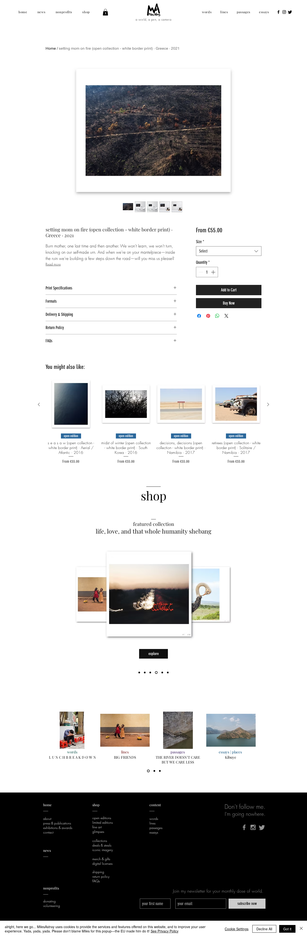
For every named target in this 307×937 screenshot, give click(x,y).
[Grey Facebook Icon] (244, 827)
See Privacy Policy (164, 931)
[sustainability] (162, 672)
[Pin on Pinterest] (208, 316)
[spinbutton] (207, 272)
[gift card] (156, 672)
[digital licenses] (168, 672)
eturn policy (101, 876)
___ (45, 892)
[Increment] (213, 272)
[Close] (301, 929)
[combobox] (228, 251)
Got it (287, 928)
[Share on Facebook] (199, 316)
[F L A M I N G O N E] (145, 672)
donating (49, 901)
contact (48, 832)
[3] (160, 771)
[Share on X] (226, 316)
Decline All (264, 928)
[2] (154, 771)
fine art (97, 827)
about (47, 818)
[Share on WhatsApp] (217, 316)
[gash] (139, 672)
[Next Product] (268, 404)
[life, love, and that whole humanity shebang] (150, 672)
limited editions (102, 822)
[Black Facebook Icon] (278, 12)
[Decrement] (200, 272)
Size (200, 241)
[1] (148, 771)
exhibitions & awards (57, 827)
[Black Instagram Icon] (284, 12)
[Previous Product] (39, 404)
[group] (153, 422)
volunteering (51, 905)
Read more (53, 264)
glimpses (98, 831)
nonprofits (51, 888)
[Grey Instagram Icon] (253, 827)
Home (51, 48)
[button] (22, 11)
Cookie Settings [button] (236, 928)
